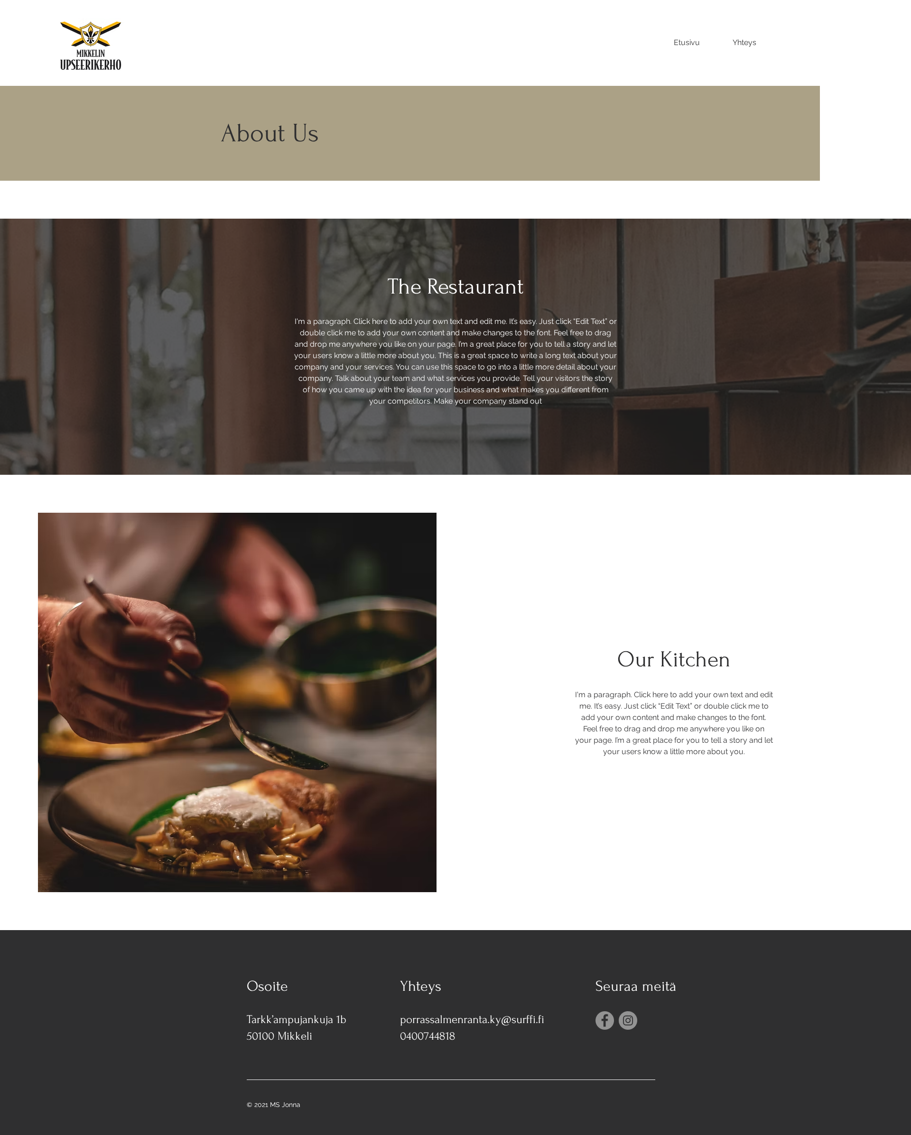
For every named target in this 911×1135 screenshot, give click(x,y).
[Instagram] (628, 1020)
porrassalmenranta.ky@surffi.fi (472, 1019)
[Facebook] (604, 1020)
